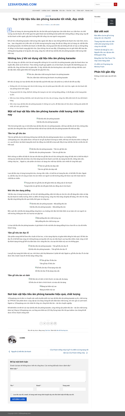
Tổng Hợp (80, 10)
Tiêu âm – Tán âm (65, 10)
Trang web (66, 385)
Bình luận (14, 368)
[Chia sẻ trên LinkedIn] (55, 323)
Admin (57, 24)
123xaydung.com (22, 4)
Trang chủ (89, 10)
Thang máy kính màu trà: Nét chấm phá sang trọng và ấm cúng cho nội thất (104, 44)
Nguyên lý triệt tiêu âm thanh (21, 351)
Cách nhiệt (36, 10)
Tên (12, 385)
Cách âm (55, 10)
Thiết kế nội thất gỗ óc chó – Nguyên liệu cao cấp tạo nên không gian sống (104, 52)
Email (38, 385)
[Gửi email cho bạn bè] (48, 323)
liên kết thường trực (62, 330)
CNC (74, 10)
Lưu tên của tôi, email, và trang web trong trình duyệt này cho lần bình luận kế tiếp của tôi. (43, 394)
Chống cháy (46, 10)
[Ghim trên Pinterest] (51, 323)
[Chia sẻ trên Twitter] (44, 323)
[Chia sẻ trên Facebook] (41, 323)
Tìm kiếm (97, 16)
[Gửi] (115, 4)
